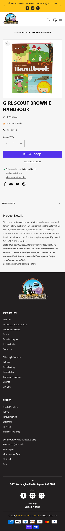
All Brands (7, 459)
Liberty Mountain (10, 407)
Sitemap (6, 382)
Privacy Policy (8, 372)
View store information (16, 177)
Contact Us (7, 349)
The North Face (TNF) (11, 431)
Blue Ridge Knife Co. (12, 454)
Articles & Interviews (11, 329)
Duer (5, 464)
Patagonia (7, 426)
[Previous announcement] (4, 6)
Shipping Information (12, 357)
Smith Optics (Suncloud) (13, 444)
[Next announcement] (61, 6)
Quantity (8, 137)
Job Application (9, 344)
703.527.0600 (52, 3)
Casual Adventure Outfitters (27, 515)
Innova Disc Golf (10, 416)
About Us (7, 319)
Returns (6, 362)
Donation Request (10, 339)
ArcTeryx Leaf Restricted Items (15, 324)
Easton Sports (8, 449)
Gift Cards (7, 386)
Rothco (6, 412)
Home (17, 32)
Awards (6, 334)
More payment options (32, 161)
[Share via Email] (11, 184)
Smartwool (7, 421)
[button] (60, 19)
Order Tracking (9, 367)
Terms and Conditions (12, 377)
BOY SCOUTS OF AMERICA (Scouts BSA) (19, 439)
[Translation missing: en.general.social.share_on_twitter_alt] (17, 184)
